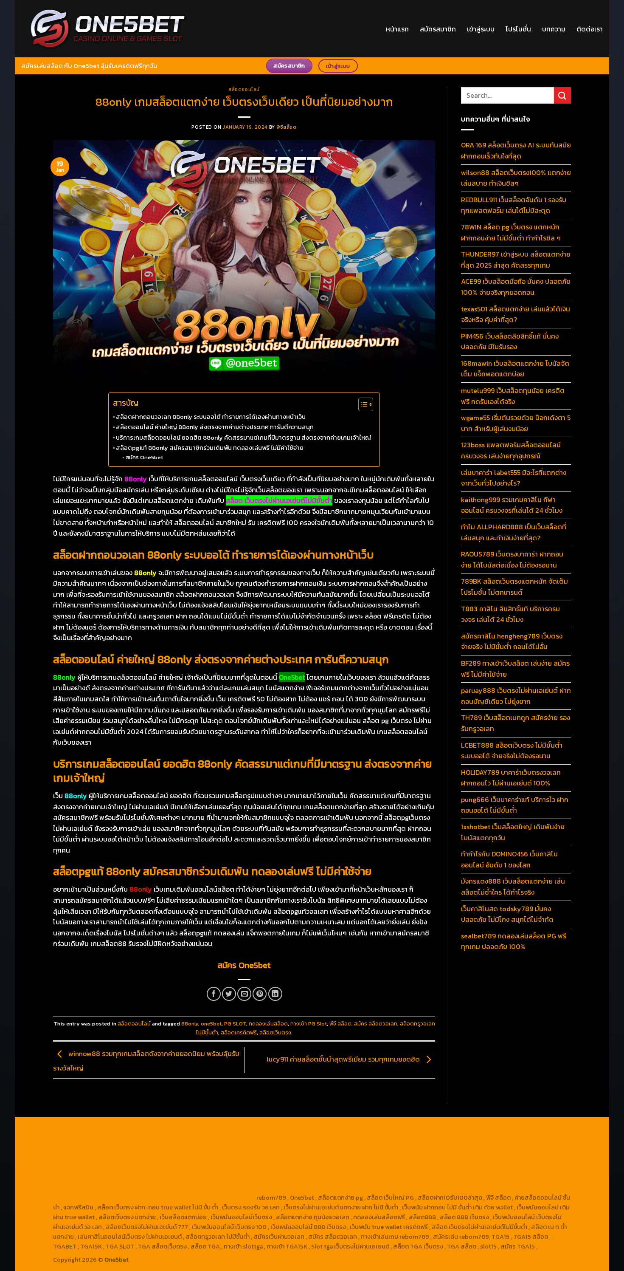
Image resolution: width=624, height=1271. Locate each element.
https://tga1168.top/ (194, 1148)
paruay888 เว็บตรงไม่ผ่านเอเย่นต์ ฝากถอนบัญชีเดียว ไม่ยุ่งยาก (516, 695)
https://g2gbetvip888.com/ (165, 1178)
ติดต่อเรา (589, 29)
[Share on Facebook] (214, 994)
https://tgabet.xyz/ (496, 1139)
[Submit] (562, 95)
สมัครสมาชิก (438, 29)
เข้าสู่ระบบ (481, 29)
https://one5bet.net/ (141, 1158)
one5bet (211, 1024)
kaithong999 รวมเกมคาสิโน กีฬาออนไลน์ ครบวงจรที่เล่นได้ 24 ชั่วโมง (511, 505)
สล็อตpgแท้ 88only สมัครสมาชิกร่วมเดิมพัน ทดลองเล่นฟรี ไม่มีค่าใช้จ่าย (210, 447)
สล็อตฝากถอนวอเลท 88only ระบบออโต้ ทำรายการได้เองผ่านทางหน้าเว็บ (211, 416)
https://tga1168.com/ (439, 1139)
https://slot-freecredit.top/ (216, 1197)
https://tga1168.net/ (137, 1148)
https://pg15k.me (476, 1129)
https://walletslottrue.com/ (399, 1187)
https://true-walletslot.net (391, 1158)
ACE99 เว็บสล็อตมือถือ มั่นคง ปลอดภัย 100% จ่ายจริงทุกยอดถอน (516, 286)
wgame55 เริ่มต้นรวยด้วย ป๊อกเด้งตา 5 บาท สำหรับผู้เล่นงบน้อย (516, 423)
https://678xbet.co (367, 1148)
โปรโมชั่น (518, 29)
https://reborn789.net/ (320, 1158)
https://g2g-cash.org (314, 1129)
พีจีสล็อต (286, 127)
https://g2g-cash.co (373, 1129)
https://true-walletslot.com (321, 1168)
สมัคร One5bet (144, 457)
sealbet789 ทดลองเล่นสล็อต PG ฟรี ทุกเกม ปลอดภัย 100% (513, 941)
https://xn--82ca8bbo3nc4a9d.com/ (406, 1178)
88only (189, 1024)
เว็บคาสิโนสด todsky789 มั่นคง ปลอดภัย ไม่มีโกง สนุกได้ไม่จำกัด (507, 914)
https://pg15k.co (76, 1139)
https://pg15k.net (125, 1139)
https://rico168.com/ (82, 1158)
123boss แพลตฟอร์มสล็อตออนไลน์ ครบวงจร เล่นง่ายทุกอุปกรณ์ (511, 450)
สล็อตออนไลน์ (244, 89)
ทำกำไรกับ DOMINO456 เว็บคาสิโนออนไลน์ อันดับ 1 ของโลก (509, 859)
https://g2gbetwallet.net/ (317, 1178)
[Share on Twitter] (229, 994)
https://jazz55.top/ (389, 1168)
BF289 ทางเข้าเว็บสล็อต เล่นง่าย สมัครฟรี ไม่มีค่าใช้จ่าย (515, 668)
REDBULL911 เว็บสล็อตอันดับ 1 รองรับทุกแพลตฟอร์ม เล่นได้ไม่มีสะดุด (513, 205)
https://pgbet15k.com (180, 1139)
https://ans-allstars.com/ (431, 1148)
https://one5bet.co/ (200, 1158)
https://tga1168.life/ (251, 1148)
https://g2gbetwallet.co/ (494, 1178)
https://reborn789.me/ (462, 1158)
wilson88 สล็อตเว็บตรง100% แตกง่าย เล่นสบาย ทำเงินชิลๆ (516, 178)
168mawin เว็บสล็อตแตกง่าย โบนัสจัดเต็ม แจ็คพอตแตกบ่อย (515, 368)
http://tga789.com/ (80, 1148)
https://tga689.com (81, 1187)
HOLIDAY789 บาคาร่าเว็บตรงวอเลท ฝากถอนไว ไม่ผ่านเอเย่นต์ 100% (511, 777)
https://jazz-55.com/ (502, 1168)
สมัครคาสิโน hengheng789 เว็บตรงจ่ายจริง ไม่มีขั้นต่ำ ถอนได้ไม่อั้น (511, 641)
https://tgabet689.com (198, 1187)
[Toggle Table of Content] (361, 404)
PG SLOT (235, 1024)
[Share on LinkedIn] (275, 994)
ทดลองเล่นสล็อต (268, 1024)
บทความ (553, 29)
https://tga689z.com (82, 1129)
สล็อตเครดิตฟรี (239, 1032)
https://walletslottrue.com (90, 1168)
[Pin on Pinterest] (260, 994)
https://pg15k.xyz (526, 1129)
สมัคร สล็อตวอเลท (375, 1024)
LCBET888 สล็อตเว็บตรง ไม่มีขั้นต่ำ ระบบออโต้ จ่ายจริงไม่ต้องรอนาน (511, 750)
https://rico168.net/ (495, 1148)
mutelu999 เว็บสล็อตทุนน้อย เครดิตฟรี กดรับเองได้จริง (513, 396)
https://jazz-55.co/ (444, 1168)
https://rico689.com (255, 1129)
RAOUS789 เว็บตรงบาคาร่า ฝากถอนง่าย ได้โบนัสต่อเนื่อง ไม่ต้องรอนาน (512, 559)
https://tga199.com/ (258, 1158)
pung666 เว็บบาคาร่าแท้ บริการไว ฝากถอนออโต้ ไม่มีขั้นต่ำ (514, 805)
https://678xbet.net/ (308, 1148)
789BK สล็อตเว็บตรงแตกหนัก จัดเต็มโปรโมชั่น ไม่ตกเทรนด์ (514, 586)
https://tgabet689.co (328, 1187)
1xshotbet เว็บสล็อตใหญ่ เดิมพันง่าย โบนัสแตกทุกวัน (513, 832)
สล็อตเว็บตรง (275, 1032)
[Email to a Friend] (244, 994)
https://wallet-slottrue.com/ (479, 1187)
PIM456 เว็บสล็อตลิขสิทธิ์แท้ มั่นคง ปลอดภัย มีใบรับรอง (510, 341)
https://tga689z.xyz (197, 1129)
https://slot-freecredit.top (243, 1168)
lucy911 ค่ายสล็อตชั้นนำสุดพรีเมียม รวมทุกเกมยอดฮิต (344, 1059)
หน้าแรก (397, 29)
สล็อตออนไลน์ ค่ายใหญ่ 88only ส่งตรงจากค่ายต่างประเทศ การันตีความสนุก (215, 427)
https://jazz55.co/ (100, 1178)
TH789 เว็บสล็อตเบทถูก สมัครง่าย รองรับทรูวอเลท (515, 723)
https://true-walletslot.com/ (136, 1197)
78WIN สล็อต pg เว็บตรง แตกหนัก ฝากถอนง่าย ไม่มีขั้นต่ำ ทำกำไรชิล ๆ (511, 232)
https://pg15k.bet (427, 1129)
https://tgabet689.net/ (264, 1187)
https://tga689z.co (140, 1129)
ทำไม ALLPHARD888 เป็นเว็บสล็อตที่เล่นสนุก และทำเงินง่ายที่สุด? (513, 532)
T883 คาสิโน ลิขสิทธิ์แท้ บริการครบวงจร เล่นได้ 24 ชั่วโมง (510, 614)
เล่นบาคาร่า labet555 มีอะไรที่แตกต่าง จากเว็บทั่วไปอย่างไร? (513, 478)
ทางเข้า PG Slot (308, 1024)
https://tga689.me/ (137, 1187)
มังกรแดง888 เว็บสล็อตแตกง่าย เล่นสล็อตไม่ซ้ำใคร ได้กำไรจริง (513, 886)
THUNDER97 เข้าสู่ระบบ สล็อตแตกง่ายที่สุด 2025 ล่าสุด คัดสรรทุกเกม (516, 259)
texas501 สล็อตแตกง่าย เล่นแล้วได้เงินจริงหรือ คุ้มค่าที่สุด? (515, 314)
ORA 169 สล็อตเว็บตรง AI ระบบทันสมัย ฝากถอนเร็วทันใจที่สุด (516, 150)
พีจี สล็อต (340, 1024)
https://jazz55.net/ (521, 1158)
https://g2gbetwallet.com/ (242, 1178)
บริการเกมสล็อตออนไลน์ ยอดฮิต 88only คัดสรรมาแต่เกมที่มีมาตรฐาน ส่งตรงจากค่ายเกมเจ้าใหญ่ (243, 437)
